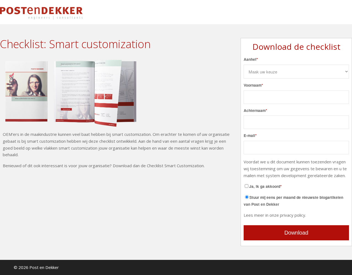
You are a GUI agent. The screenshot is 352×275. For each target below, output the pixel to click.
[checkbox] (296, 201)
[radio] (296, 201)
